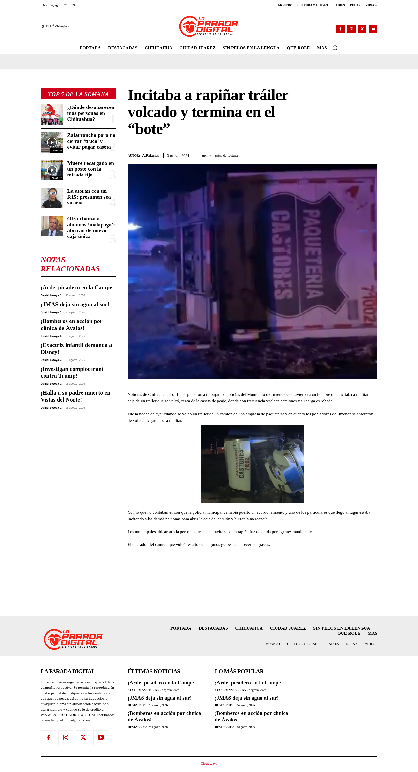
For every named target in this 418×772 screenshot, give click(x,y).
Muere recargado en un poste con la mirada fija (90, 169)
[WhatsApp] (350, 155)
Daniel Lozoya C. (51, 295)
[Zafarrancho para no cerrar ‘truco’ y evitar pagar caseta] (52, 142)
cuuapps (369, 766)
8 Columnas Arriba (143, 690)
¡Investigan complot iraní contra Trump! (72, 372)
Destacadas (137, 705)
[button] (335, 48)
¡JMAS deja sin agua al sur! (75, 304)
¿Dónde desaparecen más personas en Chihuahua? (90, 113)
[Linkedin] (361, 155)
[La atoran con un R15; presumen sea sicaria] (52, 198)
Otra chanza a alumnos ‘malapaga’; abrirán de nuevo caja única (91, 227)
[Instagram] (351, 29)
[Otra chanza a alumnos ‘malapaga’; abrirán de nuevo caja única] (52, 226)
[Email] (372, 155)
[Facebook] (340, 29)
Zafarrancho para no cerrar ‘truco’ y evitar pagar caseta (91, 141)
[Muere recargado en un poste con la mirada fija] (52, 170)
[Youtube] (373, 29)
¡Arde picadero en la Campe (76, 287)
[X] (362, 29)
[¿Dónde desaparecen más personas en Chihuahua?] (52, 114)
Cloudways (209, 763)
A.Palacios (150, 155)
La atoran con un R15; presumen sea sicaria (89, 197)
